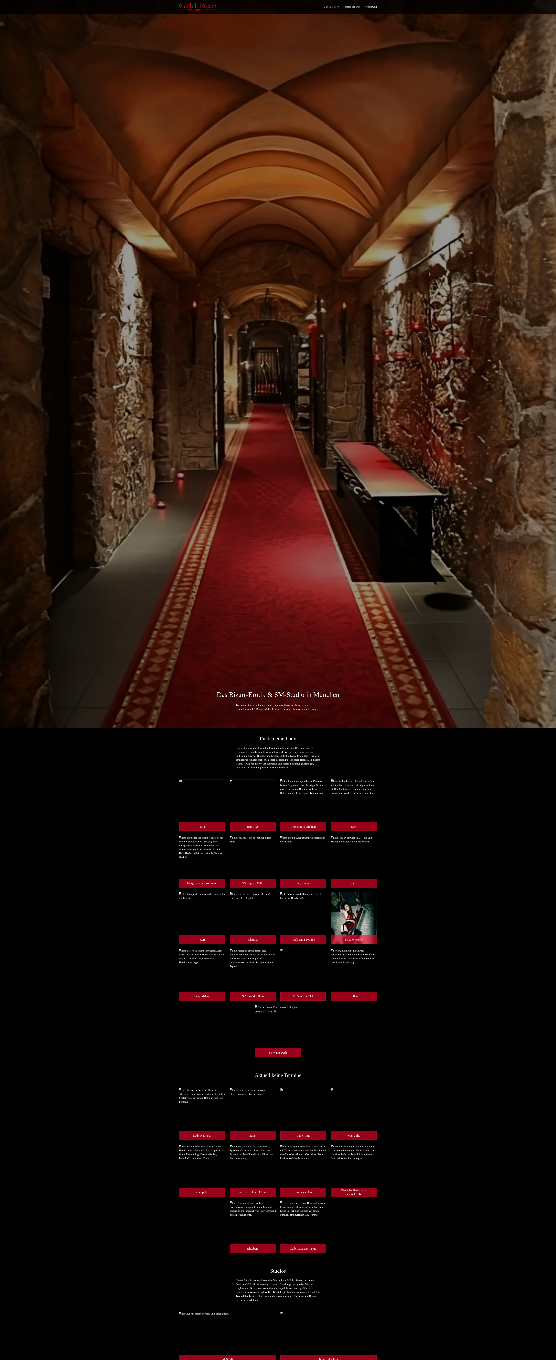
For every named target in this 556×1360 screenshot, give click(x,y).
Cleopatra (202, 1192)
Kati (202, 940)
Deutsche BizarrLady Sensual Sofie (354, 1192)
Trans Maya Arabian (303, 827)
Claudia (253, 940)
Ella (202, 827)
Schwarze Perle (278, 1053)
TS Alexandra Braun (252, 996)
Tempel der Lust (351, 6)
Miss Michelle (354, 940)
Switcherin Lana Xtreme (253, 1192)
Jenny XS (253, 827)
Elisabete (252, 1248)
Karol (353, 883)
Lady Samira (303, 883)
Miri (354, 827)
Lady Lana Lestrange (303, 1248)
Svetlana (354, 996)
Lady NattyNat (202, 1135)
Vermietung (371, 6)
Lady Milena (202, 996)
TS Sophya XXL (252, 883)
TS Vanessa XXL (303, 996)
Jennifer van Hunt (303, 1192)
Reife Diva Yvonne (303, 940)
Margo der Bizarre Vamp (202, 883)
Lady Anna (303, 1135)
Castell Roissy (331, 6)
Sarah (252, 1135)
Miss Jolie (354, 1135)
